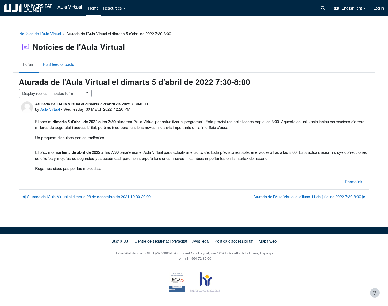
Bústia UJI (120, 241)
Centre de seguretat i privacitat (161, 241)
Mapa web (268, 241)
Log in (378, 8)
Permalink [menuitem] (353, 181)
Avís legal (200, 241)
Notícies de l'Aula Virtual (40, 33)
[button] (323, 8)
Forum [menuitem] (28, 64)
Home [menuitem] (93, 8)
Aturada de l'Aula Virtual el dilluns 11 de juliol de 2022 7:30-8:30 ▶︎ (309, 196)
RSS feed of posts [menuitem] (58, 64)
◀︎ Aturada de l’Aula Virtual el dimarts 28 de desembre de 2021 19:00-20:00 (86, 196)
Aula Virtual (50, 109)
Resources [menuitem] (112, 8)
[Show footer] (375, 293)
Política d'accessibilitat (234, 241)
